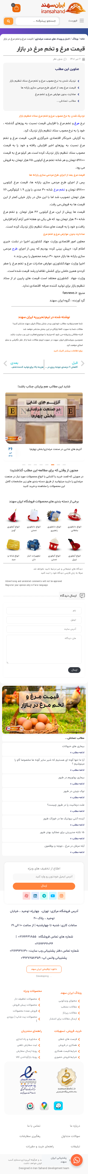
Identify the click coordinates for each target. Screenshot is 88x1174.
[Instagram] (61, 896)
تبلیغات (75, 1146)
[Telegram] (44, 896)
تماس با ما (33, 1126)
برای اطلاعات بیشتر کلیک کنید (68, 351)
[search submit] (8, 21)
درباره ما (75, 1126)
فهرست (73, 21)
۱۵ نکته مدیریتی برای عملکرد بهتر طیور (62, 832)
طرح (15, 249)
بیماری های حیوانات (73, 746)
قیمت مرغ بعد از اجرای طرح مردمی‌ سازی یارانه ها (48, 88)
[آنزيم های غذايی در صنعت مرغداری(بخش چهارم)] (44, 418)
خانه (82, 39)
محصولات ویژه (32, 991)
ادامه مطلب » (77, 752)
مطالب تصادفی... (66, 101)
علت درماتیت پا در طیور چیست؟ (65, 805)
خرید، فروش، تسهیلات (68, 1031)
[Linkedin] (35, 896)
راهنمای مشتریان (31, 1031)
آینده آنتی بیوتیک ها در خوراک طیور (63, 819)
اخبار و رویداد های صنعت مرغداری (52, 39)
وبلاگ (75, 39)
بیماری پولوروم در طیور (71, 778)
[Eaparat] (26, 896)
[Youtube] (53, 896)
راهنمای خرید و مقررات (40, 1146)
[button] (64, 464)
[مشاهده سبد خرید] (16, 8)
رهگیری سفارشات (30, 1136)
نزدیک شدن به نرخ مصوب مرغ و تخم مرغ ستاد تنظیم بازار (43, 81)
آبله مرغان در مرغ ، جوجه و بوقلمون (64, 846)
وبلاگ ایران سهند (71, 993)
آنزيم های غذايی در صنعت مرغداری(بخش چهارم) (55, 449)
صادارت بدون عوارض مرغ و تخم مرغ (55, 94)
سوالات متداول (70, 1136)
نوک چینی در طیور (73, 791)
